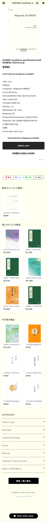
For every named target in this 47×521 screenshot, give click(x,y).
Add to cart (23, 145)
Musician (6, 453)
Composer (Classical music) (14, 461)
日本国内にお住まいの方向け (23, 153)
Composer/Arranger (11, 438)
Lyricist (5, 445)
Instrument (6, 430)
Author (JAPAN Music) (12, 469)
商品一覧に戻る (23, 481)
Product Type (8, 422)
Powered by (21, 496)
